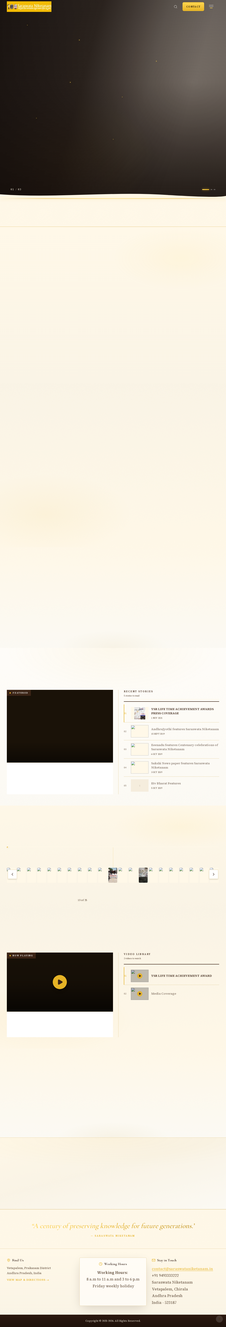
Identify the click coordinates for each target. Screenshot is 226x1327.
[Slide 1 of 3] (205, 189)
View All (199, 588)
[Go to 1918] (115, 500)
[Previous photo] (12, 874)
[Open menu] (211, 6)
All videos (204, 948)
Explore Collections (41, 165)
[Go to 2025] (150, 500)
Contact (193, 6)
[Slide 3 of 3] (214, 189)
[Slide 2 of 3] (211, 189)
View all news (201, 686)
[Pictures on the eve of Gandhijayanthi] (21, 875)
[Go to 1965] (132, 500)
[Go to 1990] (141, 500)
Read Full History (110, 537)
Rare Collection (26, 346)
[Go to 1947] (124, 500)
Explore (17, 634)
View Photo (115, 894)
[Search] (175, 6)
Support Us (95, 1199)
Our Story (26, 334)
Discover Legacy (26, 178)
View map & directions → (28, 1280)
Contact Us (136, 1199)
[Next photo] (213, 874)
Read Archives (96, 165)
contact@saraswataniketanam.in (182, 1268)
